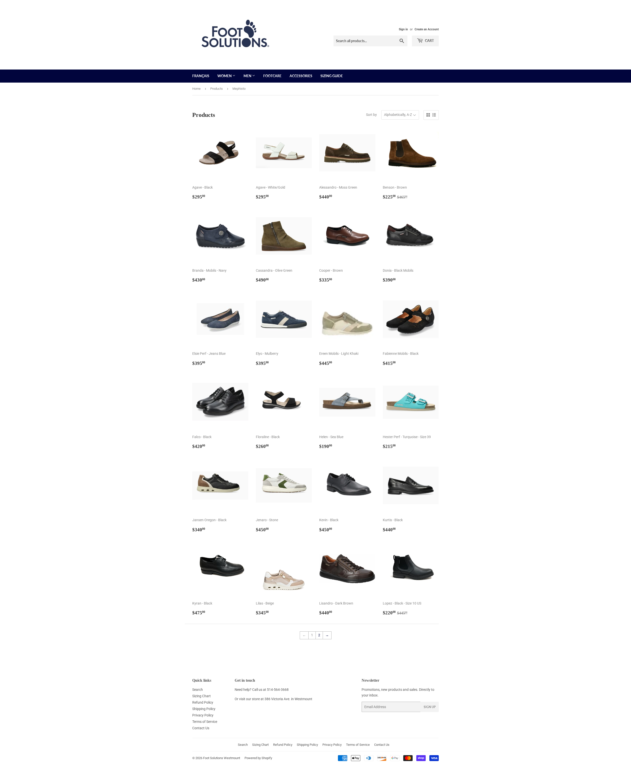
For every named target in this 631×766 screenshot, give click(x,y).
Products (216, 88)
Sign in (403, 29)
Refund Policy (202, 702)
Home (196, 88)
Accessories (301, 76)
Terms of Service (204, 722)
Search (197, 690)
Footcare (272, 76)
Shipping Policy (203, 709)
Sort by (371, 115)
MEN (248, 76)
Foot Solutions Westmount (221, 758)
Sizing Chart (201, 696)
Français (200, 76)
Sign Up (430, 707)
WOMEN (224, 76)
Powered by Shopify (258, 758)
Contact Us (200, 728)
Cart (429, 40)
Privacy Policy (202, 715)
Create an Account (427, 29)
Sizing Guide (331, 76)
